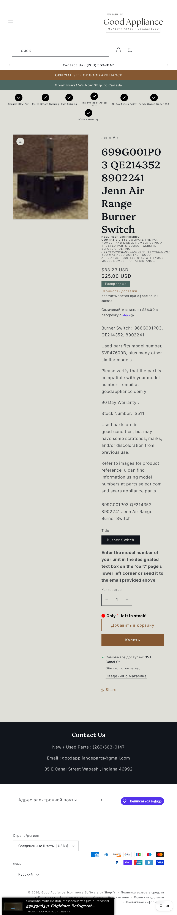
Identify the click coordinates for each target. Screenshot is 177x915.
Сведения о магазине (126, 676)
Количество (111, 590)
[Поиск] (103, 50)
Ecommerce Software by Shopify (91, 892)
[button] (11, 22)
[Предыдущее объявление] (9, 65)
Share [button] (111, 689)
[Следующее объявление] (168, 65)
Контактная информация (145, 902)
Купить (132, 640)
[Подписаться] (100, 800)
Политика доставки (149, 897)
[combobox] (60, 51)
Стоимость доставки (119, 291)
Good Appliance (53, 892)
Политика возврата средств (142, 892)
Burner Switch (120, 540)
